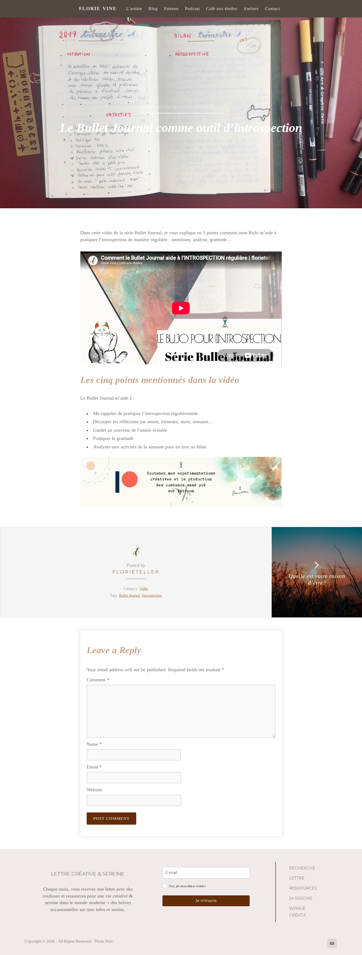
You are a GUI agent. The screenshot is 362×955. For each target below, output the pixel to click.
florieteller (136, 571)
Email (94, 767)
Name (94, 744)
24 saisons (300, 898)
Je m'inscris (206, 900)
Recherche (302, 868)
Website (94, 789)
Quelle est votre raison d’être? (317, 579)
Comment (98, 679)
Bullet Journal (129, 595)
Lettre (296, 878)
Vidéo (143, 588)
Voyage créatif (297, 912)
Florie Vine (98, 8)
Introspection (152, 595)
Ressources (303, 888)
